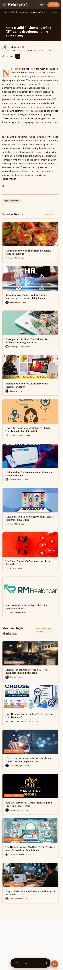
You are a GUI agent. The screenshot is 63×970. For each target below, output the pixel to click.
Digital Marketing (18, 12)
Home (5, 12)
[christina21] (5, 48)
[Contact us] (54, 963)
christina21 (16, 47)
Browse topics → (51, 215)
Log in (41, 4)
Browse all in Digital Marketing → (43, 630)
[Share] (45, 963)
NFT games (16, 68)
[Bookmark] (37, 963)
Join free (53, 4)
